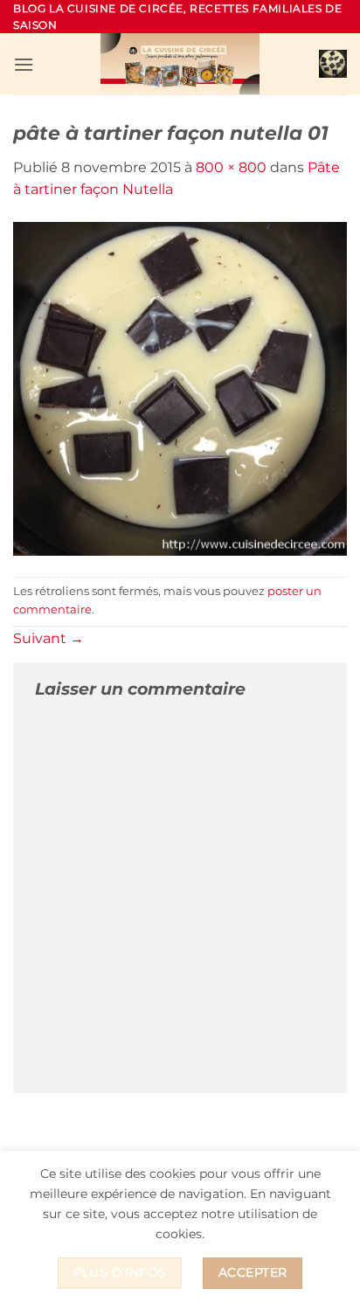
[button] (23, 64)
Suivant (48, 638)
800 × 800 (231, 167)
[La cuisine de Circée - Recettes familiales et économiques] (180, 63)
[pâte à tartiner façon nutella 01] (180, 387)
